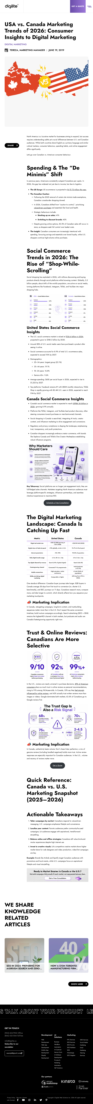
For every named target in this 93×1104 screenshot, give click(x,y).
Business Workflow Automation (57, 1044)
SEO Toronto (71, 1045)
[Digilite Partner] (49, 1082)
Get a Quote (78, 6)
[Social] (19, 1100)
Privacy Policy (11, 1098)
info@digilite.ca (10, 1041)
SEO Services (71, 1042)
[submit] (21, 1053)
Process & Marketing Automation (57, 1062)
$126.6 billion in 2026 (74, 336)
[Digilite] (12, 6)
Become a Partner (22, 1098)
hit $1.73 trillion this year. (77, 189)
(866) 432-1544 (11, 1035)
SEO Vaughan (71, 1055)
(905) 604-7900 (11, 1033)
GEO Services (84, 1040)
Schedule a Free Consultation (57, 502)
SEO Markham (71, 1048)
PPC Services (71, 1040)
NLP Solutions (58, 1068)
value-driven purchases (42, 207)
